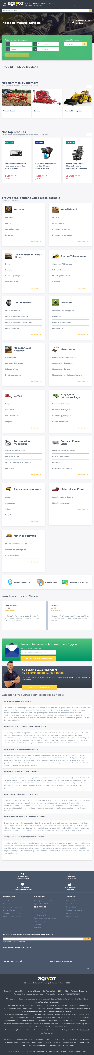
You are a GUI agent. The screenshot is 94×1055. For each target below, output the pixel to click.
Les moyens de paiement (12, 907)
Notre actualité (71, 907)
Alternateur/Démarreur (62, 264)
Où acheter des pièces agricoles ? (18, 701)
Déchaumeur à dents (61, 229)
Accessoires (10, 503)
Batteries (9, 235)
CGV (66, 991)
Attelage (8, 509)
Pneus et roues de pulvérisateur (18, 322)
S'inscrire (87, 939)
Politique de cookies (79, 991)
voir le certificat (81, 1051)
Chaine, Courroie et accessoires (18, 462)
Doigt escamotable (13, 375)
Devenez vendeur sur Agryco (45, 918)
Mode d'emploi (40, 915)
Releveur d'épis (11, 369)
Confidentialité (49, 991)
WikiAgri (37, 927)
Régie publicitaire (41, 921)
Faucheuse (56, 316)
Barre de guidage (12, 276)
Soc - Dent (9, 410)
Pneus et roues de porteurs (16, 316)
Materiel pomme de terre (62, 497)
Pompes (8, 270)
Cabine (8, 223)
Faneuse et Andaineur (61, 322)
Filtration (9, 217)
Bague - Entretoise (60, 422)
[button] (66, 4)
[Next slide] (90, 86)
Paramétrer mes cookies (13, 991)
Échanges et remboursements (14, 913)
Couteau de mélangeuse (15, 550)
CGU (59, 991)
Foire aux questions (42, 912)
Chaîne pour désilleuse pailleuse (18, 544)
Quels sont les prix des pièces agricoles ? (21, 771)
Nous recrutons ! (72, 916)
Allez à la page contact (40, 687)
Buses (7, 264)
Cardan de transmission (15, 450)
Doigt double (10, 357)
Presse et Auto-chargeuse (63, 311)
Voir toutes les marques (12, 916)
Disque (8, 404)
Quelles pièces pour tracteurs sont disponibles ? (25, 726)
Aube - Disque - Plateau (62, 468)
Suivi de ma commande (12, 904)
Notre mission (71, 913)
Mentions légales (33, 991)
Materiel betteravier (60, 503)
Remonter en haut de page (88, 1045)
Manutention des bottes (62, 363)
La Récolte (38, 924)
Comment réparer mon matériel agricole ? (21, 749)
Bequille (8, 515)
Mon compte (70, 901)
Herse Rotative (58, 223)
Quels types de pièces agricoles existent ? (21, 794)
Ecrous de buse (11, 282)
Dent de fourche (12, 556)
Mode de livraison (10, 901)
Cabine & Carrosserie (61, 270)
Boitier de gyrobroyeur (61, 416)
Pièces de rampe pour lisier (63, 450)
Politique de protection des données (28, 994)
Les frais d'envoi (9, 910)
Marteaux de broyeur (61, 410)
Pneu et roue (57, 328)
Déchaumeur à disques (62, 235)
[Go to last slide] (87, 86)
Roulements (10, 468)
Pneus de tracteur (12, 311)
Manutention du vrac (61, 369)
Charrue (55, 217)
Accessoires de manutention (64, 357)
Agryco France (72, 994)
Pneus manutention (13, 328)
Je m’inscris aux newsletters (38, 658)
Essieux (8, 497)
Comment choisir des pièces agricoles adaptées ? (24, 817)
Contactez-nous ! (72, 904)
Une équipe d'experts (73, 910)
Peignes (8, 422)
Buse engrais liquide (60, 456)
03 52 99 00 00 (31, 3)
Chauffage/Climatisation (62, 276)
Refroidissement (12, 229)
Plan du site (50, 994)
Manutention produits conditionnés (67, 375)
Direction (56, 282)
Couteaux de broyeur (14, 363)
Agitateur (56, 462)
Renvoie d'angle (12, 456)
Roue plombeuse (12, 416)
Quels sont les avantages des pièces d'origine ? (24, 837)
